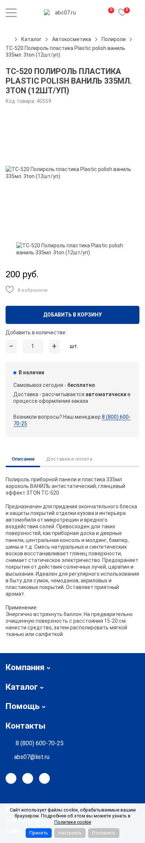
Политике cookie (72, 822)
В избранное (32, 290)
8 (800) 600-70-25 (40, 743)
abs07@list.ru (31, 756)
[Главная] (8, 39)
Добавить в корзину (72, 315)
